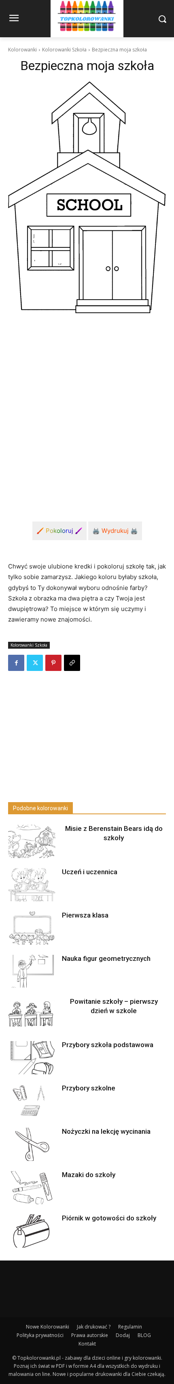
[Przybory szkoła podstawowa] (31, 1057)
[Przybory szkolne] (31, 1101)
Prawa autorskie (89, 1335)
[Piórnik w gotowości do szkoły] (31, 1231)
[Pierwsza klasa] (31, 928)
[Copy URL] (72, 663)
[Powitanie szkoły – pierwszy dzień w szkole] (31, 1014)
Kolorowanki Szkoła (64, 49)
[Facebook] (16, 663)
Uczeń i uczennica (89, 872)
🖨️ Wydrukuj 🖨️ (115, 530)
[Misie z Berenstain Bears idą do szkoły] (31, 841)
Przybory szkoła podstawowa (107, 1045)
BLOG (144, 1335)
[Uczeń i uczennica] (31, 884)
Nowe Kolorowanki (47, 1326)
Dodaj (123, 1335)
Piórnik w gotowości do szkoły (109, 1218)
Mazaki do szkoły (88, 1175)
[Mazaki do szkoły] (31, 1187)
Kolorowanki (22, 49)
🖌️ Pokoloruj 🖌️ (59, 530)
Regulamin (130, 1326)
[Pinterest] (53, 663)
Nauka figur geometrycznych (106, 958)
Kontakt (87, 1343)
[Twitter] (35, 663)
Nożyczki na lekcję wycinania (106, 1131)
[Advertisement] (87, 411)
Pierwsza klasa (85, 915)
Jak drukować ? (93, 1326)
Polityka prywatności (40, 1335)
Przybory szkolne (88, 1088)
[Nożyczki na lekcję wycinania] (31, 1144)
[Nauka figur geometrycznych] (31, 971)
